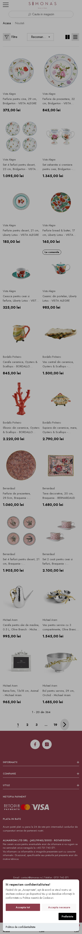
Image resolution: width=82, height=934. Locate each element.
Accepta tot (23, 907)
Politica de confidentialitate (20, 927)
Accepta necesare (59, 907)
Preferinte (67, 916)
